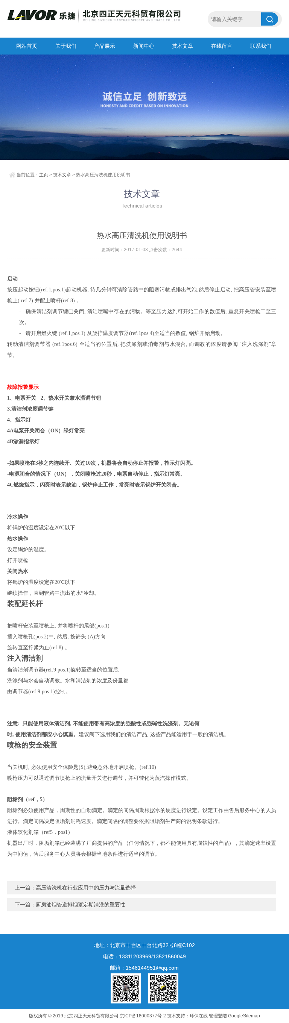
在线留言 (221, 46)
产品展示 (104, 46)
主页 (43, 174)
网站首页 (26, 46)
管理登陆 (218, 1015)
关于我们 (65, 46)
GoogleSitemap (244, 1015)
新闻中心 (143, 46)
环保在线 (199, 1015)
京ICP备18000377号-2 (143, 1015)
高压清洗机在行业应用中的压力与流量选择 (86, 888)
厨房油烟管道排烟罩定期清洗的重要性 (80, 905)
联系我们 (260, 46)
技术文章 (182, 46)
